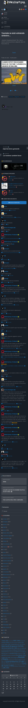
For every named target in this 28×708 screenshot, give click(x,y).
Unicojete (6, 248)
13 (14, 684)
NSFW (18, 651)
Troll (4, 619)
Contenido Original (7, 535)
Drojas (11, 642)
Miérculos (6, 650)
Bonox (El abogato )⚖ (9, 227)
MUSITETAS (7, 651)
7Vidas (4, 640)
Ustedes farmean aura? (6, 424)
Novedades (5, 585)
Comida (22, 640)
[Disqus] (14, 122)
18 (6, 686)
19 (10, 686)
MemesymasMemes (9, 648)
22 (21, 686)
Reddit (12, 487)
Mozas (4, 580)
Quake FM (5, 657)
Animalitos (5, 521)
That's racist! (18, 664)
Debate (4, 541)
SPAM (4, 481)
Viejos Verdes (6, 627)
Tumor (4, 622)
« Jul (2, 692)
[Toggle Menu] (25, 6)
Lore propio (6, 571)
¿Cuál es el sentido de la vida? (7, 292)
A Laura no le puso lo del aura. (8, 217)
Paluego (6, 278)
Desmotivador (6, 544)
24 (3, 688)
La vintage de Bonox (14, 644)
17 (3, 686)
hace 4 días (9, 322)
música (13, 651)
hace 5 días (19, 348)
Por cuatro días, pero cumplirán (13, 500)
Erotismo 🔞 (6, 546)
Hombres (21, 642)
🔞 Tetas (11, 191)
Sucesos (5, 610)
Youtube (23, 96)
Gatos (4, 552)
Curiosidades (6, 538)
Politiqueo (5, 597)
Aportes (5, 524)
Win (4, 630)
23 (24, 686)
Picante (20, 653)
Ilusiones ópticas (7, 560)
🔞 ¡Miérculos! (12, 176)
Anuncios (11, 96)
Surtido (8, 664)
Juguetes (5, 569)
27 (14, 688)
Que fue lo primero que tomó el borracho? (10, 238)
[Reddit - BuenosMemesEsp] (19, 9)
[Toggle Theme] (4, 9)
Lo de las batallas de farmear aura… (9, 348)
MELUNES (22, 644)
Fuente (14, 52)
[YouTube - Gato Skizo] (23, 9)
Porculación (21, 655)
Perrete (13, 653)
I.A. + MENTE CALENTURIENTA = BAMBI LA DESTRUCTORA (13, 357)
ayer (8, 224)
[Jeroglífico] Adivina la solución (16, 183)
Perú (4, 591)
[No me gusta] (15, 90)
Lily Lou (3, 313)
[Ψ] (6, 668)
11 (6, 684)
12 (10, 684)
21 (17, 686)
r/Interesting (14, 657)
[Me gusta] (11, 90)
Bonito (4, 530)
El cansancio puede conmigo (7, 268)
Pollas (14, 655)
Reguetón (17, 96)
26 (10, 688)
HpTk (5, 206)
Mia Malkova (4, 259)
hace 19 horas (13, 210)
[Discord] (25, 9)
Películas (6, 653)
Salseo (4, 605)
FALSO (15, 642)
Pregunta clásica (5, 210)
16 (24, 684)
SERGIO (5, 14)
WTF (4, 633)
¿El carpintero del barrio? (7, 431)
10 (3, 684)
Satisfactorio (11, 659)
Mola (11, 650)
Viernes (17, 666)
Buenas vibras (6, 533)
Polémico (5, 594)
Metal (19, 648)
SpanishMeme (14, 661)
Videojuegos (6, 624)
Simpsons (17, 659)
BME (16, 641)
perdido (6, 271)
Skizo (4, 608)
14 (17, 684)
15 (21, 684)
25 (6, 688)
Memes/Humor (6, 479)
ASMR (4, 527)
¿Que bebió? (4, 410)
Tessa (12, 664)
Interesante (5, 563)
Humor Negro (5, 644)
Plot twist (9, 655)
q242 (13, 244)
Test (4, 616)
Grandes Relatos (7, 555)
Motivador (5, 577)
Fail (3, 549)
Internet (5, 566)
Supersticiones (6, 613)
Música (4, 583)
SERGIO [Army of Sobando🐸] (11, 234)
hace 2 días (11, 275)
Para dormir (6, 588)
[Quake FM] (14, 170)
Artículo (11, 640)
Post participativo (7, 599)
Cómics (5, 642)
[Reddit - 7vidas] (21, 9)
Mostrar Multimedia (15, 202)
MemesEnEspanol (12, 646)
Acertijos (5, 519)
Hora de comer (6, 558)
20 (14, 686)
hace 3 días (17, 292)
